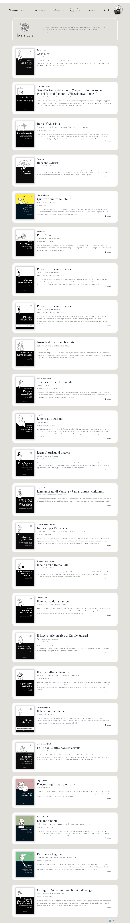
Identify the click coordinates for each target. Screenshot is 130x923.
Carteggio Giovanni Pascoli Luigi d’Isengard (66, 890)
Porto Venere (45, 235)
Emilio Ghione (42, 50)
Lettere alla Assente (50, 418)
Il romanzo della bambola (54, 601)
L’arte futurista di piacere (54, 452)
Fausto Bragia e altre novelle (56, 784)
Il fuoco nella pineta (50, 711)
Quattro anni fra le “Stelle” (54, 199)
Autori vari (40, 159)
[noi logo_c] (118, 10)
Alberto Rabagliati (43, 195)
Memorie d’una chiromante (55, 382)
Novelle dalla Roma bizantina (56, 342)
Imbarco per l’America (52, 528)
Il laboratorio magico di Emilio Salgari (62, 635)
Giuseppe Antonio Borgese (46, 524)
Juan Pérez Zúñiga (43, 86)
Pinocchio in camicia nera (54, 269)
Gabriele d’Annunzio (44, 707)
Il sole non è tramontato (53, 565)
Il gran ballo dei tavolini (53, 672)
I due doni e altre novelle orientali (59, 748)
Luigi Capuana (42, 415)
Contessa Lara (42, 598)
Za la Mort (43, 54)
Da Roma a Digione (50, 854)
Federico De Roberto (44, 817)
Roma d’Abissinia (48, 123)
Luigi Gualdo (41, 488)
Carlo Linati (41, 231)
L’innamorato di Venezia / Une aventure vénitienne (70, 491)
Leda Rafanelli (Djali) (44, 378)
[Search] (109, 10)
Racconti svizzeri (48, 163)
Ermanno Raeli (47, 820)
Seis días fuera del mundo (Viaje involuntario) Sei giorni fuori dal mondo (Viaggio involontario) (70, 92)
